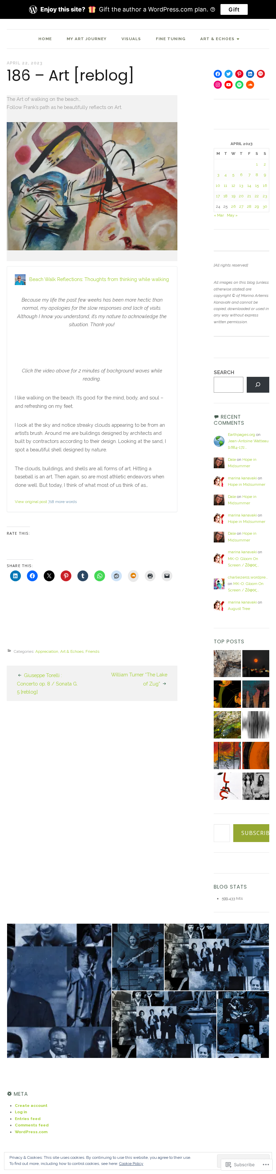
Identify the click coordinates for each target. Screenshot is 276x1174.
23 (265, 196)
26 (233, 206)
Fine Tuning (170, 38)
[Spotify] (239, 85)
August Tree (239, 608)
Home (45, 38)
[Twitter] (229, 74)
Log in (21, 1112)
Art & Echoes (217, 38)
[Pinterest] (239, 74)
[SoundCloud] (250, 85)
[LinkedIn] (250, 74)
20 (241, 196)
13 (241, 185)
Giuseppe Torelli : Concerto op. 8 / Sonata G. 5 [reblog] (47, 683)
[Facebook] (218, 74)
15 (257, 185)
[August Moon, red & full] (256, 664)
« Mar (219, 215)
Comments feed (32, 1125)
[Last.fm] (261, 74)
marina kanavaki (242, 478)
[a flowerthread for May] (227, 695)
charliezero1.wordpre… (248, 577)
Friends (92, 651)
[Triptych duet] (227, 756)
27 (241, 206)
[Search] (258, 385)
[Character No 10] (227, 787)
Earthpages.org (241, 434)
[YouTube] (229, 85)
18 (225, 196)
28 (249, 206)
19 (233, 196)
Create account (31, 1105)
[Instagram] (218, 85)
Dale (232, 459)
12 (233, 185)
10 (218, 185)
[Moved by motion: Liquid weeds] (227, 725)
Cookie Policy (131, 1163)
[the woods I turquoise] (256, 695)
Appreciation (46, 651)
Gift (234, 9)
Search (224, 372)
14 (249, 185)
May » (232, 215)
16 (265, 185)
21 (249, 196)
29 (257, 206)
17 (218, 196)
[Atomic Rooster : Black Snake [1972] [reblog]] (256, 787)
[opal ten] (256, 756)
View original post (31, 501)
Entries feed (28, 1118)
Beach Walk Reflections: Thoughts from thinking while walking (99, 279)
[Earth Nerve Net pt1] (227, 664)
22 (257, 196)
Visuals (131, 38)
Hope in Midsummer (246, 484)
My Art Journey (87, 38)
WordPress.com (31, 1131)
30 (265, 206)
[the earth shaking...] (256, 725)
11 (225, 185)
